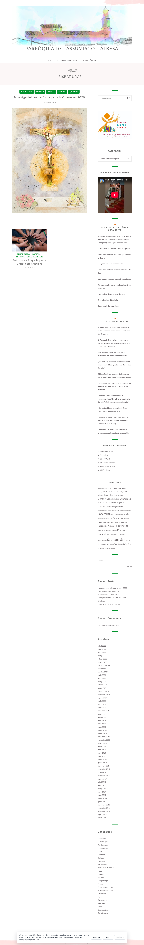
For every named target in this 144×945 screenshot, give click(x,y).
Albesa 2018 (101, 488)
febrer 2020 (102, 707)
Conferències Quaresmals (119, 499)
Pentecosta (101, 530)
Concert (102, 498)
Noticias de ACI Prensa (115, 321)
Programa (113, 535)
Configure (120, 937)
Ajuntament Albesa (107, 466)
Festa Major (104, 513)
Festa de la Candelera (113, 510)
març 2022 (102, 655)
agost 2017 (102, 779)
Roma (29, 257)
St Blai (128, 544)
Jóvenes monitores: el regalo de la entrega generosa (114, 286)
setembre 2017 (104, 775)
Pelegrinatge (121, 525)
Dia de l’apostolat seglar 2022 (109, 591)
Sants (100, 906)
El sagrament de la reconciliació (110, 264)
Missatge (126, 518)
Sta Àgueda (119, 544)
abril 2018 (102, 753)
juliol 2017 (102, 782)
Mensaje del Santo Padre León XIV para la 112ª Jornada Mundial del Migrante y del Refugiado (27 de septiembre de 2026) (114, 239)
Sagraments (102, 900)
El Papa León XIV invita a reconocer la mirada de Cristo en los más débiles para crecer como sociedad (113, 343)
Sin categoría (103, 913)
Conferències (103, 848)
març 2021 (102, 681)
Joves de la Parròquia (103, 518)
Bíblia (126, 491)
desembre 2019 (104, 711)
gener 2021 (102, 688)
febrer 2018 (102, 759)
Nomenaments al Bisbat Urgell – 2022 (112, 588)
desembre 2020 (104, 691)
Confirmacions (102, 503)
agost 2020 (102, 698)
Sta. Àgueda (110, 544)
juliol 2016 (102, 818)
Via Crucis (107, 548)
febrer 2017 (102, 798)
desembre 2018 (104, 737)
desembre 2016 (104, 805)
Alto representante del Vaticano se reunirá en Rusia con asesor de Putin (112, 354)
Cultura (51, 92)
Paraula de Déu (123, 522)
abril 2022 (102, 652)
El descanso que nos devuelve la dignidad (114, 249)
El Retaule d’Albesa (67, 60)
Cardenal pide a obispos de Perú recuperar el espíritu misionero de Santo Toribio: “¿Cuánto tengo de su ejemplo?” (114, 399)
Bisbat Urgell (26, 92)
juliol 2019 (102, 717)
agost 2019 (102, 714)
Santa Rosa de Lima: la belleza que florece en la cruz (114, 256)
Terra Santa (101, 548)
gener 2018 (102, 763)
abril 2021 (102, 678)
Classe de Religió (118, 495)
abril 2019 (102, 724)
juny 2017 (102, 785)
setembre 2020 (104, 694)
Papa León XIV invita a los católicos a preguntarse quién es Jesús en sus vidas (113, 431)
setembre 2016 (104, 811)
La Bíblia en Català (107, 451)
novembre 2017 (104, 769)
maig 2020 (102, 701)
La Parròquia (89, 60)
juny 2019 (102, 720)
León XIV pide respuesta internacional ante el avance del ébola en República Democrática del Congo (113, 420)
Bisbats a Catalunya (107, 462)
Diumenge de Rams (116, 507)
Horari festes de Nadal (116, 514)
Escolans (101, 861)
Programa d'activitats (106, 890)
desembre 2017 (104, 766)
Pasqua (101, 877)
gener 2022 (102, 662)
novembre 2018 (104, 740)
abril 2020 (102, 704)
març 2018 (102, 756)
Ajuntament (102, 838)
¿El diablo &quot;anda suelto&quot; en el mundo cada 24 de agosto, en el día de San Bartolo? (114, 364)
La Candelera (116, 518)
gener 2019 (102, 733)
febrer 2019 (102, 730)
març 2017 (102, 795)
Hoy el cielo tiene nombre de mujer (112, 294)
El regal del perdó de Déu (108, 300)
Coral (107, 503)
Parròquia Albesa (106, 526)
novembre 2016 (104, 808)
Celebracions (108, 495)
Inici (49, 60)
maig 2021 (102, 675)
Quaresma (73, 92)
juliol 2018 (102, 746)
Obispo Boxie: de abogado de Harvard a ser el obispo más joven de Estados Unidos (114, 375)
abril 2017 (102, 792)
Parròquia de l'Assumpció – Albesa (72, 48)
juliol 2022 (102, 646)
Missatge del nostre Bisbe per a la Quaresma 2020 (49, 97)
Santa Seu (104, 455)
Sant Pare (38, 257)
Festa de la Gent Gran (125, 510)
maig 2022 (102, 649)
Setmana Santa (117, 539)
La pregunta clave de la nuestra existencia (114, 279)
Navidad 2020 (106, 522)
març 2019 (102, 727)
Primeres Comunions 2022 (108, 594)
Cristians (40, 92)
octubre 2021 (103, 672)
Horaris (126, 514)
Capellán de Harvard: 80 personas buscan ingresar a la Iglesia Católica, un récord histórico (114, 386)
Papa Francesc (114, 522)
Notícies (61, 92)
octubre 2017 (103, 772)
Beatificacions (113, 491)
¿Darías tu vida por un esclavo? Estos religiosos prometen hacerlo (112, 409)
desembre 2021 (104, 665)
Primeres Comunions (106, 887)
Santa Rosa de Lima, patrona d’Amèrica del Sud (114, 271)
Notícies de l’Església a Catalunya (115, 228)
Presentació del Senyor (110, 530)
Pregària (20, 257)
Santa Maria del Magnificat (108, 306)
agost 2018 (102, 743)
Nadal (100, 522)
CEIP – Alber (105, 470)
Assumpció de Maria (103, 491)
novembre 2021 (104, 668)
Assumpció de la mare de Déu (115, 488)
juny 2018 (102, 749)
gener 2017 (102, 801)
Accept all (96, 937)
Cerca (101, 561)
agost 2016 (102, 814)
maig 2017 (102, 788)
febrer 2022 (102, 659)
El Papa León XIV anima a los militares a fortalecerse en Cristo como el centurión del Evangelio (114, 330)
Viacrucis (112, 548)
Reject (108, 937)
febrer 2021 (102, 685)
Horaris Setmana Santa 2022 (109, 604)
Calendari (100, 495)
